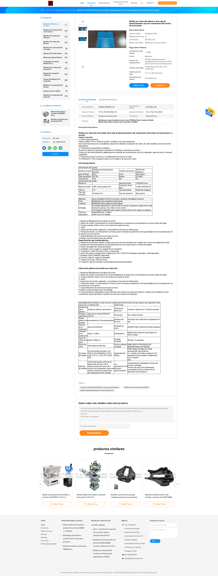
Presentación (94, 433)
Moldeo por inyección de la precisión (55, 31)
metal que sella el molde (55, 57)
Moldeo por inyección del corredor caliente (100, 523)
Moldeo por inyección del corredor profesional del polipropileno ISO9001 (102, 553)
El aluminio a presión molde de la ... (55, 62)
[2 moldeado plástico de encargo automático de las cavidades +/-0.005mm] (91, 476)
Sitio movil (44, 541)
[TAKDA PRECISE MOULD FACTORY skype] (60, 148)
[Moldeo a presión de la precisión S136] (46, 121)
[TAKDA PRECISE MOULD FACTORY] (51, 3)
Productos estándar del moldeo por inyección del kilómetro (100, 387)
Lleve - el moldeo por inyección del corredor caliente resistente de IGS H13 (104, 532)
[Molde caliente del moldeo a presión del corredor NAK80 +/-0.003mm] (125, 476)
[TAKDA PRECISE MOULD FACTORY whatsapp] (49, 148)
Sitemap (44, 537)
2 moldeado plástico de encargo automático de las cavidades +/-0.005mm (90, 497)
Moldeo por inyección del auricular (55, 96)
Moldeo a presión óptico (55, 53)
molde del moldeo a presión (55, 25)
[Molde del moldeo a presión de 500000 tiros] (46, 114)
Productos (45, 528)
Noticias (44, 534)
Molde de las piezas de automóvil (55, 68)
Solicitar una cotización (167, 3)
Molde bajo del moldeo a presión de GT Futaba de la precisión (73, 539)
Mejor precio (139, 85)
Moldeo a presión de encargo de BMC (136, 387)
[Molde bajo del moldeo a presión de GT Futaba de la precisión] (57, 476)
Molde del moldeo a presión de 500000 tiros (58, 113)
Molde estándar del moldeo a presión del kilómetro (97, 390)
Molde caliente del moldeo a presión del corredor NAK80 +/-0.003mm (122, 497)
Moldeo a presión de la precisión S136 (59, 120)
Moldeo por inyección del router (55, 86)
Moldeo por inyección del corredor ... (55, 48)
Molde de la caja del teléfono (55, 74)
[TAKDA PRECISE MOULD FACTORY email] (44, 148)
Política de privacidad (48, 544)
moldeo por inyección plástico (55, 37)
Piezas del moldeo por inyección (55, 80)
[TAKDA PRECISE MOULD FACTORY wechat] (55, 148)
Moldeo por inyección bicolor (55, 42)
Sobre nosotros (46, 531)
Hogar (43, 525)
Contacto (55, 154)
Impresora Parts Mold (55, 91)
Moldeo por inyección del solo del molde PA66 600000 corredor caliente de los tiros (104, 543)
